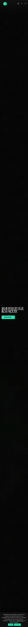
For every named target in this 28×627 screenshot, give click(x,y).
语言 (18, 3)
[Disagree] (26, 620)
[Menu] (25, 3)
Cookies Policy (19, 620)
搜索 (21, 3)
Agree (10, 624)
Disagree (17, 624)
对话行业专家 (8, 317)
